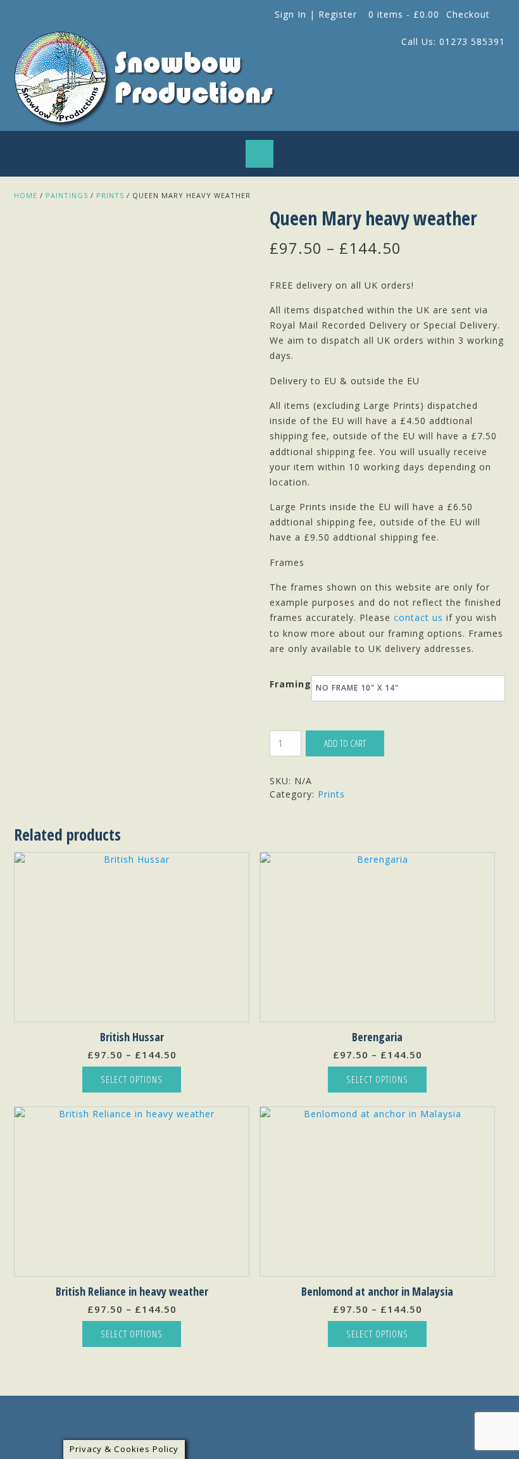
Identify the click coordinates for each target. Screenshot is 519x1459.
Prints (110, 195)
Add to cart (345, 743)
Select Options (132, 1079)
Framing (290, 684)
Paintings (67, 195)
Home (25, 195)
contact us (418, 617)
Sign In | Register (316, 14)
